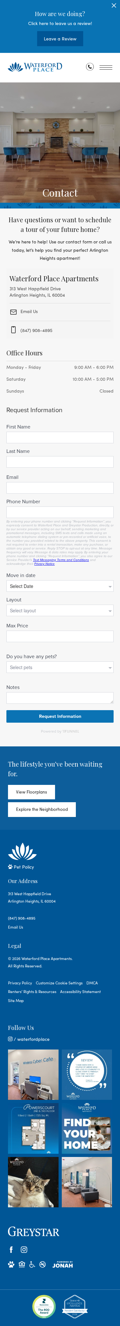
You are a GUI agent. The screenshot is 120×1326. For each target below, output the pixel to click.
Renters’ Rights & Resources (32, 991)
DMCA (92, 982)
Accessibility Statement (80, 991)
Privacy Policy (20, 982)
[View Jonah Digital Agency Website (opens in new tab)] (62, 1264)
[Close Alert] (114, 7)
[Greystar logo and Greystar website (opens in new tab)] (34, 1231)
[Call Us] (90, 68)
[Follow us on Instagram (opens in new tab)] (24, 1249)
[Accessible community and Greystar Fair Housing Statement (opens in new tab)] (32, 1264)
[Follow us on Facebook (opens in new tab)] (11, 1249)
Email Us (28, 311)
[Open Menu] (106, 67)
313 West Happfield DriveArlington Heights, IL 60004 (32, 897)
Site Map (16, 1000)
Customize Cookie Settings (59, 982)
